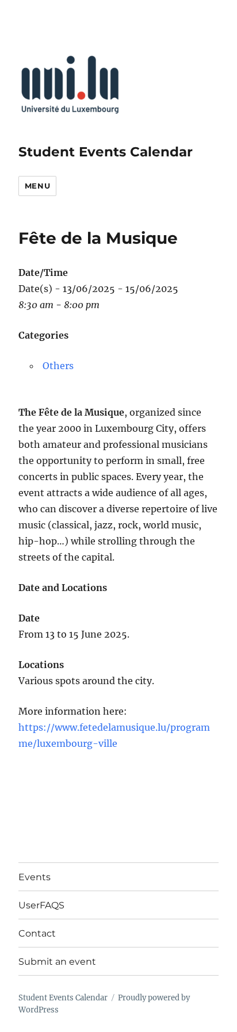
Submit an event (57, 961)
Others (58, 365)
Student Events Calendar (105, 152)
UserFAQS (41, 905)
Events (34, 877)
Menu (37, 185)
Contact (37, 933)
